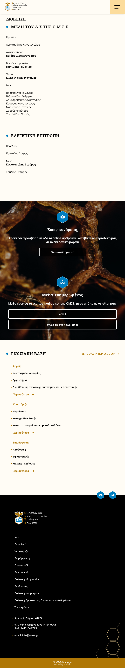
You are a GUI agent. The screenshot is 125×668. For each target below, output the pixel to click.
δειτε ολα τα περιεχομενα (98, 353)
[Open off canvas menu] (117, 7)
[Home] (16, 12)
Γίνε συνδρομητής (62, 252)
